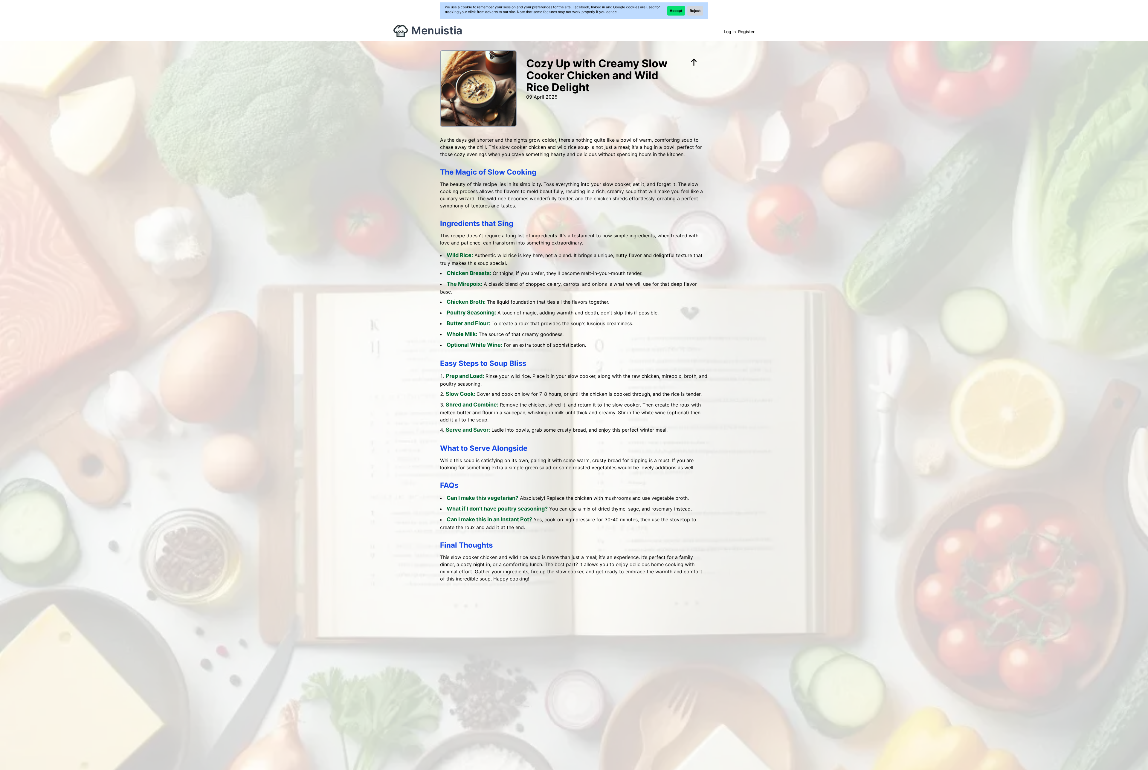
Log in (730, 31)
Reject (695, 10)
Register (746, 31)
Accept (676, 10)
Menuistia (436, 30)
